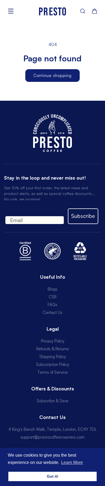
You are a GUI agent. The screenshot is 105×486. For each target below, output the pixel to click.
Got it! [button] (52, 476)
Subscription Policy (52, 364)
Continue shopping (52, 75)
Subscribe (83, 216)
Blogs (52, 289)
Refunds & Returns (52, 348)
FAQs (52, 304)
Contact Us (52, 312)
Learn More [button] (72, 462)
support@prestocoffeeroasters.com (52, 437)
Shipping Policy (52, 356)
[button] (82, 11)
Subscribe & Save (52, 400)
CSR (53, 296)
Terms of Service (52, 372)
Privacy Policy (52, 341)
